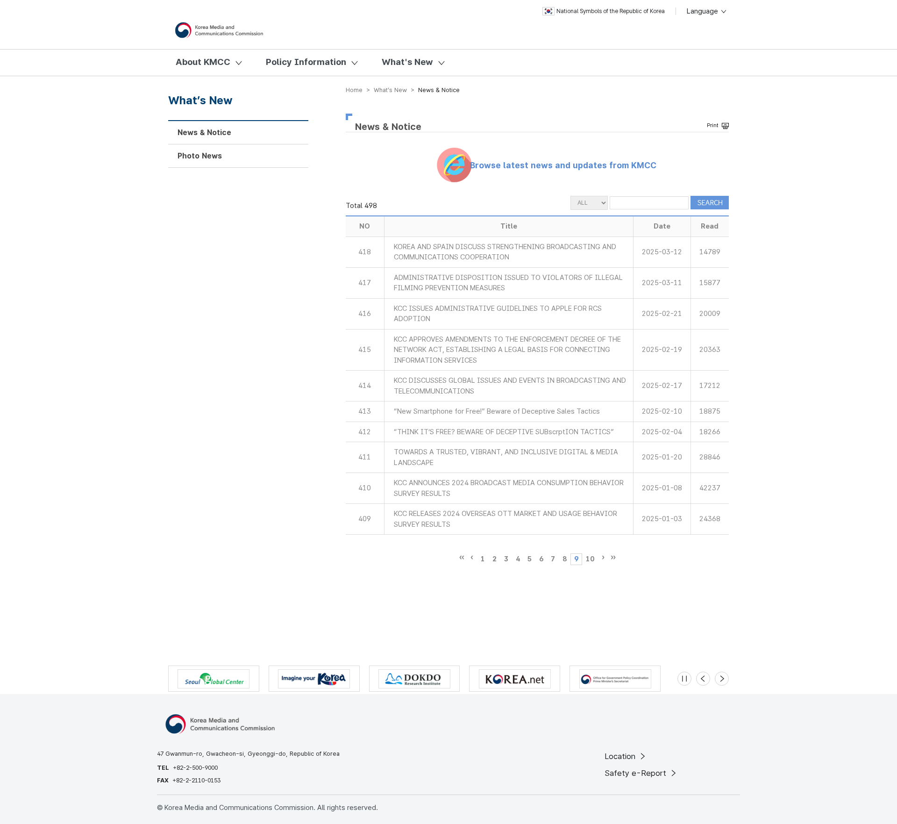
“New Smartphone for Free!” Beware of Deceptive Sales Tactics (497, 411)
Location (621, 756)
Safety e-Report (637, 773)
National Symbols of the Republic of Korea (610, 11)
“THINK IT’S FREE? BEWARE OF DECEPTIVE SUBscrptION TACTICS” (504, 432)
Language (703, 11)
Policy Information (306, 62)
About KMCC (203, 62)
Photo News (200, 155)
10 (590, 559)
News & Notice (204, 132)
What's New (407, 62)
